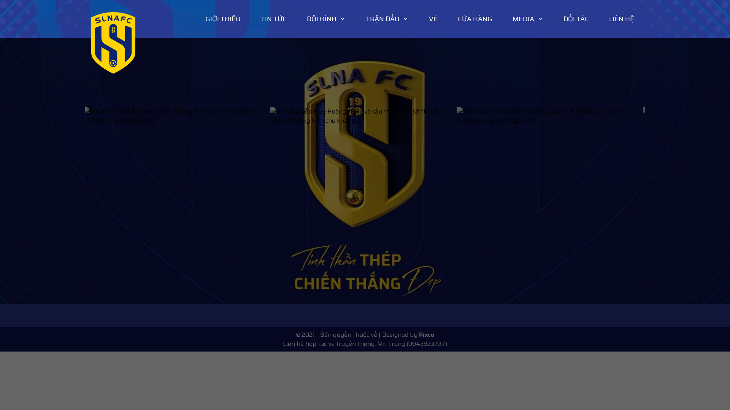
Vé (433, 19)
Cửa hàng (475, 19)
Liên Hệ (621, 19)
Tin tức (274, 19)
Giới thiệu (223, 19)
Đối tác (576, 19)
